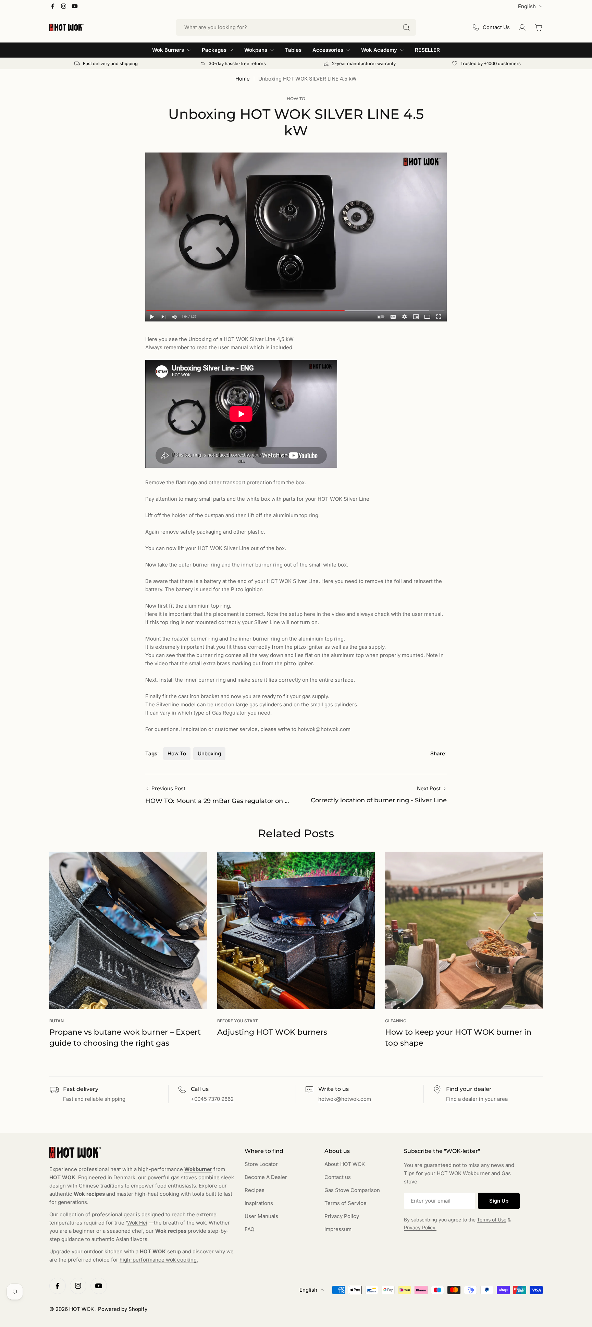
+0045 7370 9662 (212, 1099)
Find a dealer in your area (477, 1099)
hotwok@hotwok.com (344, 1099)
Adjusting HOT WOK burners (272, 1032)
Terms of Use (491, 1219)
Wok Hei (137, 1222)
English (527, 6)
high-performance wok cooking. (159, 1259)
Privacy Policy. (420, 1227)
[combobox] (296, 27)
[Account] (522, 27)
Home (242, 78)
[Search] (406, 27)
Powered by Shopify (122, 1309)
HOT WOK (82, 1309)
